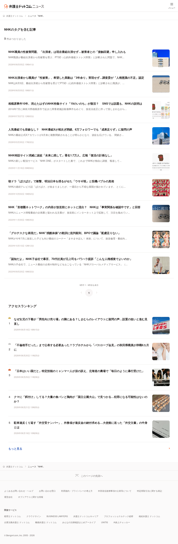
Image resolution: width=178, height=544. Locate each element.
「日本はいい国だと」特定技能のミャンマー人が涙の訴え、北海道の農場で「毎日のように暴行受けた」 (79, 371)
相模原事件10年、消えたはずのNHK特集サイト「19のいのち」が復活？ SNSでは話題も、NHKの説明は (75, 103)
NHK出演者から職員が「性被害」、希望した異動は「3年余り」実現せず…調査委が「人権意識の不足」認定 (76, 78)
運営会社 (8, 496)
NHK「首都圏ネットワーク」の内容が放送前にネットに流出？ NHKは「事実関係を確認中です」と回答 (74, 207)
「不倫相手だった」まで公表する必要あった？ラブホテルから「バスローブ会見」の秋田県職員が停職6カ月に (81, 347)
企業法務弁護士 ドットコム (17, 522)
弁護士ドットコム (14, 15)
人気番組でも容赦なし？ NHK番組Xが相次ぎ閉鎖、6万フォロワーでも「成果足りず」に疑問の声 (70, 129)
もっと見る (15, 449)
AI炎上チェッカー (122, 522)
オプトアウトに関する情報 (30, 496)
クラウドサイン (33, 516)
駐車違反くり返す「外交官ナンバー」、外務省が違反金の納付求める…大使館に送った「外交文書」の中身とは (80, 425)
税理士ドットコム (12, 516)
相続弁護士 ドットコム (149, 516)
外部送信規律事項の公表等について (114, 490)
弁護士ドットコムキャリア (85, 516)
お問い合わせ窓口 (47, 490)
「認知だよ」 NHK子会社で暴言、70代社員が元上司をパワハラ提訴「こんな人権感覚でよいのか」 (70, 259)
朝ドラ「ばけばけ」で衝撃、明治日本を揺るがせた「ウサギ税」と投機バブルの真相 (61, 181)
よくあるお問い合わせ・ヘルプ (18, 490)
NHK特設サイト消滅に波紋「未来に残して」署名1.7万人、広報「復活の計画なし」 (60, 155)
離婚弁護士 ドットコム (46, 522)
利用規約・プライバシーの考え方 (76, 490)
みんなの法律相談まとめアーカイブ (79, 522)
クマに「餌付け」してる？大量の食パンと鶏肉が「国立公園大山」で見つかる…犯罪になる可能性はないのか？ (80, 399)
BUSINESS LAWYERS (57, 516)
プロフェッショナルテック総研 (118, 516)
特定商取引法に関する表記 (149, 490)
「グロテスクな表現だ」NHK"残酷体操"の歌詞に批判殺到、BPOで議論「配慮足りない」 (64, 233)
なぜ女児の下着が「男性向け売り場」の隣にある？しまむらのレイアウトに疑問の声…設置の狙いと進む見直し (80, 321)
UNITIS (104, 522)
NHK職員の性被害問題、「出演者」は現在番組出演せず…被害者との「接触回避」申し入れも (67, 52)
